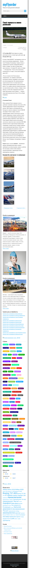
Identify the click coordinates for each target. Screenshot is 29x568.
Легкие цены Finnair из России (8, 165)
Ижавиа (20, 435)
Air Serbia (13, 351)
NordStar (14, 395)
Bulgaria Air (14, 361)
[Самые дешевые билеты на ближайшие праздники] (14, 274)
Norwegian (5, 398)
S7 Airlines (6, 412)
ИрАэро (9, 505)
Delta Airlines (6, 368)
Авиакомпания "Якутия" (11, 501)
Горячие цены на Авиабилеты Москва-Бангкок (12, 313)
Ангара (21, 428)
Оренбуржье (13, 445)
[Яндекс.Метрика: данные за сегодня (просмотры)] (14, 551)
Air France (12, 347)
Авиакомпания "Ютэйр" (19, 499)
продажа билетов (7, 518)
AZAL (13, 358)
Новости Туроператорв (15, 442)
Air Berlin (18, 344)
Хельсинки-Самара (23, 49)
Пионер (20, 445)
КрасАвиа (5, 442)
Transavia (22, 418)
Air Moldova (6, 351)
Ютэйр (13, 509)
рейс (12, 518)
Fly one (19, 374)
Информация (11, 439)
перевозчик (12, 516)
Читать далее (6, 248)
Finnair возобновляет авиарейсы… (9, 177)
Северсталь (19, 452)
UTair (13, 422)
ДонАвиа (14, 435)
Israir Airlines (12, 381)
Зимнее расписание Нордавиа (9, 190)
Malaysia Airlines (7, 391)
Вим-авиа (14, 503)
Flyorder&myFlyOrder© (14, 564)
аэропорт (18, 513)
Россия (11, 449)
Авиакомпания (14, 497)
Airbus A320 (19, 489)
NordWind (20, 395)
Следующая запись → (21, 208)
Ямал (10, 466)
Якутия (5, 466)
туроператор (6, 520)
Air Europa (5, 347)
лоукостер (18, 514)
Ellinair (5, 371)
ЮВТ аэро (17, 462)
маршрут (23, 514)
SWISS (15, 415)
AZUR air (19, 358)
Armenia (15, 354)
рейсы (16, 518)
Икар (4, 439)
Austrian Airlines (7, 358)
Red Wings (6, 408)
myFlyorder (9, 4)
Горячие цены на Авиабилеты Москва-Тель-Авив (13, 325)
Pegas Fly (5, 401)
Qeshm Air (20, 405)
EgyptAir (19, 368)
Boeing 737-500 (18, 491)
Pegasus (12, 401)
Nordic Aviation (6, 395)
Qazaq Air (13, 405)
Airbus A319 (11, 489)
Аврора (5, 428)
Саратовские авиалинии (8, 452)
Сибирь (5, 455)
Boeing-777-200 (11, 491)
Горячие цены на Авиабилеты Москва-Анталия (13, 334)
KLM (10, 385)
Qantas (18, 401)
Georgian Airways (13, 378)
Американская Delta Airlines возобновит (9, 202)
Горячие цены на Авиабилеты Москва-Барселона (13, 324)
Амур (16, 428)
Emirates (11, 371)
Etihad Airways (6, 374)
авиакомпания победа (14, 511)
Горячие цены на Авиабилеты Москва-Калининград (13, 327)
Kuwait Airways (6, 388)
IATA (4, 495)
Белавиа (13, 432)
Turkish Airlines (6, 422)
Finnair (5, 47)
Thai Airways (15, 418)
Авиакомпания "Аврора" (8, 499)
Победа (5, 449)
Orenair (18, 398)
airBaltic (19, 351)
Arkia (9, 354)
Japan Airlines (19, 381)
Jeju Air (5, 385)
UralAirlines (5, 497)
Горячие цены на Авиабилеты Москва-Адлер (12, 320)
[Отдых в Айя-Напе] (14, 292)
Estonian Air (17, 371)
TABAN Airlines (6, 418)
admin (5, 45)
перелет (18, 516)
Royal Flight (13, 408)
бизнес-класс (10, 514)
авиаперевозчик (9, 513)
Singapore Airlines (7, 415)
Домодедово (5, 505)
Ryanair (20, 408)
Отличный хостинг (8, 531)
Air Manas (19, 347)
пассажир (6, 516)
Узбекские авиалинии (8, 459)
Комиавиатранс (19, 439)
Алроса (11, 428)
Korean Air (15, 385)
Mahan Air (20, 388)
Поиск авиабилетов (8, 533)
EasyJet (13, 368)
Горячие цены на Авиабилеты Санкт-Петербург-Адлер (14, 332)
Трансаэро (11, 455)
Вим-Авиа (19, 432)
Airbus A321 (5, 491)
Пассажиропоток (15, 505)
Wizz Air (5, 425)
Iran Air (5, 381)
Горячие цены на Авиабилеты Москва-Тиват (12, 322)
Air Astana (12, 344)
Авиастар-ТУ (21, 425)
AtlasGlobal (21, 354)
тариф (19, 518)
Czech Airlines (15, 364)
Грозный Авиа (6, 435)
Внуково (20, 503)
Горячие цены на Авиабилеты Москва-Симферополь (14, 315)
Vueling (19, 422)
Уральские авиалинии (8, 462)
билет (14, 514)
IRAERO (21, 378)
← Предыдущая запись (8, 208)
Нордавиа (6, 445)
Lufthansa (14, 388)
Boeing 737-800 (10, 493)
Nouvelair (12, 398)
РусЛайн (17, 449)
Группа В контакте (8, 526)
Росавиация (6, 507)
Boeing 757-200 (21, 493)
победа (22, 516)
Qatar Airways (6, 405)
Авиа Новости (12, 425)
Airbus (5, 354)
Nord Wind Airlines (17, 391)
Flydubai (5, 378)
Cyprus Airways (6, 364)
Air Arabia (5, 344)
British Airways (6, 361)
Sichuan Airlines (14, 412)
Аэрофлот (6, 432)
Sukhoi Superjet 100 (19, 495)
